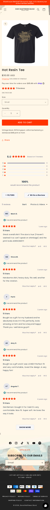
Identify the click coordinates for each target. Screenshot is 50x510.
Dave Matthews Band (28, 505)
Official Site (25, 450)
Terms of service (40, 496)
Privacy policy (9, 496)
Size (4, 97)
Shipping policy (15, 500)
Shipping (5, 79)
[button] (5, 9)
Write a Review (39, 196)
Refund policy (24, 496)
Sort (24, 204)
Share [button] (7, 140)
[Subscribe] (42, 463)
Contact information (34, 500)
